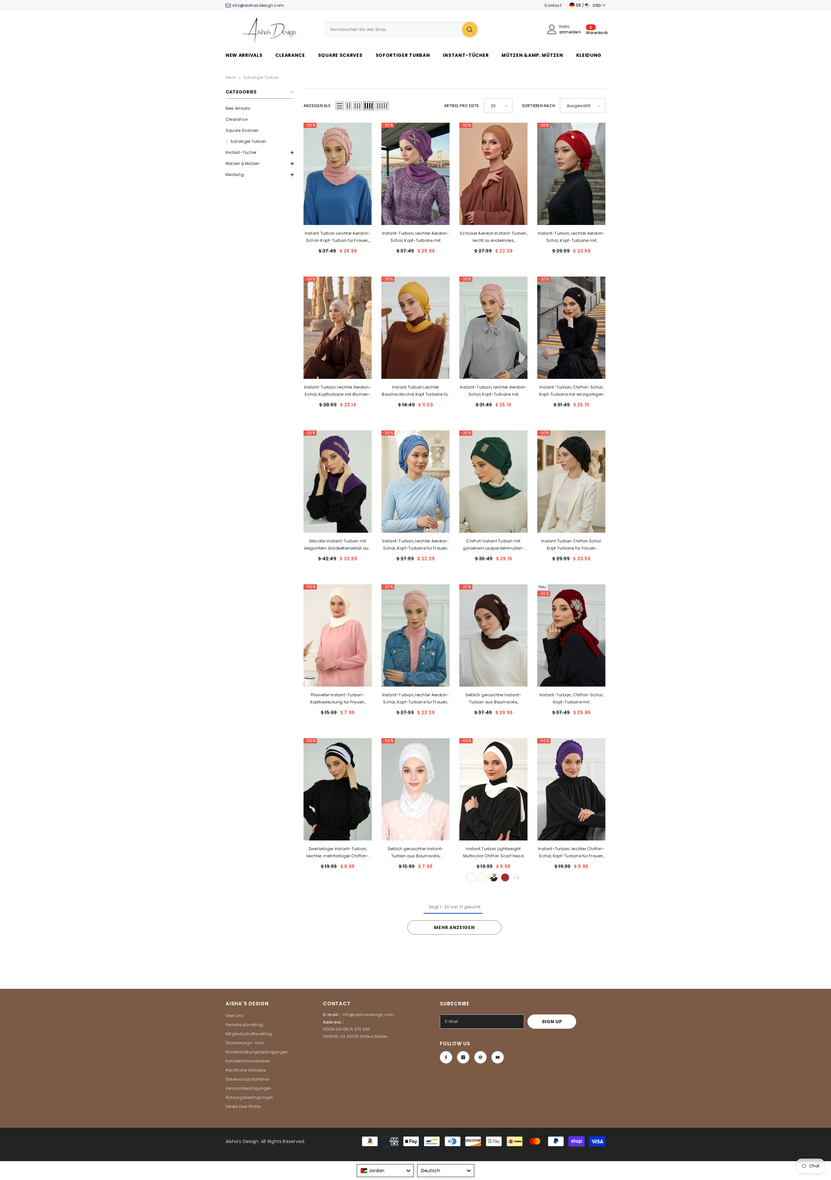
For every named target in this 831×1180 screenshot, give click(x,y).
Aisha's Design (242, 1141)
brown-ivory (482, 877)
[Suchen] (401, 29)
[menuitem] (260, 108)
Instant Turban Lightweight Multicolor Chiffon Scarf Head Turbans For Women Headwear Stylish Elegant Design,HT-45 (493, 853)
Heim (231, 77)
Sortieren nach (538, 105)
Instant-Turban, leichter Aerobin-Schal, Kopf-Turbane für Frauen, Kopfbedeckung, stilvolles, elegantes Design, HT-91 (415, 699)
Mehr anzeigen (454, 927)
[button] (260, 152)
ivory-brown (505, 877)
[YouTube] (497, 1057)
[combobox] (393, 29)
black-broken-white (471, 877)
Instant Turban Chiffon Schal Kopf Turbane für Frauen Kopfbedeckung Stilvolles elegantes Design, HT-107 (571, 545)
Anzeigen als (317, 105)
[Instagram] (463, 1057)
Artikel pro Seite (461, 105)
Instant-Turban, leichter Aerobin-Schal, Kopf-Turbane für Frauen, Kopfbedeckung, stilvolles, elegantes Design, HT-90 (415, 545)
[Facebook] (446, 1057)
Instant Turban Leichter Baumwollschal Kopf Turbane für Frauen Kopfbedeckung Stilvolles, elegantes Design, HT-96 (415, 391)
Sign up (552, 1021)
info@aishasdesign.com (258, 5)
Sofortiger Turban (261, 77)
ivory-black (494, 877)
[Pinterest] (480, 1057)
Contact (553, 5)
